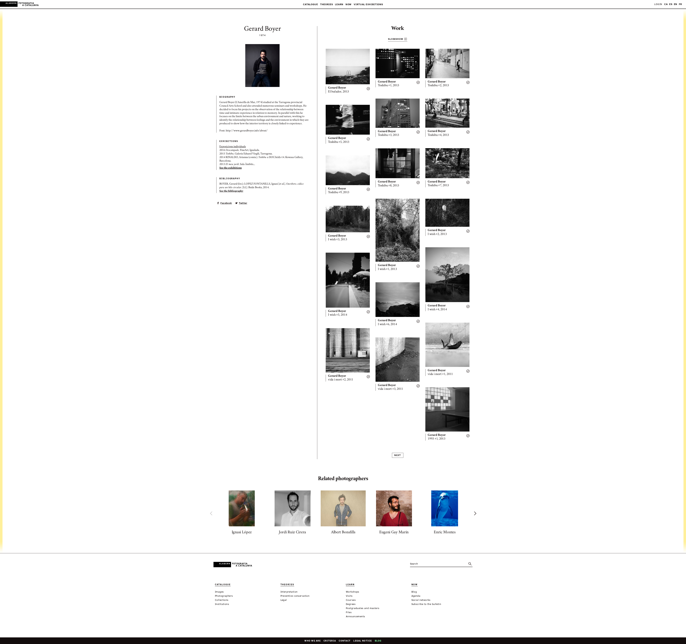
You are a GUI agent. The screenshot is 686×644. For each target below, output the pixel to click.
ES (670, 4)
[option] (241, 513)
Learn (339, 4)
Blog (378, 640)
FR (680, 4)
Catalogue (310, 4)
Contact (345, 640)
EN (675, 4)
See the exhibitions (230, 168)
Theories (326, 4)
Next (397, 455)
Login (658, 4)
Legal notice (362, 640)
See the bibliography (231, 191)
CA (666, 4)
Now (349, 4)
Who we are (312, 640)
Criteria (330, 640)
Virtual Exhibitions (368, 4)
